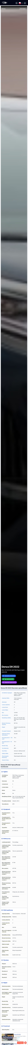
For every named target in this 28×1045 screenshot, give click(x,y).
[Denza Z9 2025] (8, 1037)
